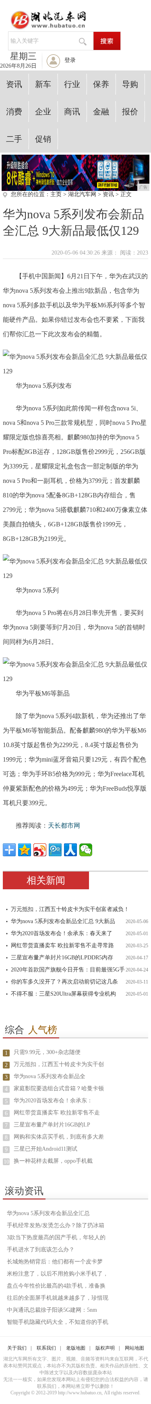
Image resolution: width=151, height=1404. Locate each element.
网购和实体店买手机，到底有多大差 (59, 1137)
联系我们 (46, 1348)
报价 (130, 111)
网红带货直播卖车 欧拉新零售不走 (57, 1113)
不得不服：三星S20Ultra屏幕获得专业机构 (63, 994)
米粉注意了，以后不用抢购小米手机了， (57, 1274)
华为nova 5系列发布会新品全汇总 (48, 1213)
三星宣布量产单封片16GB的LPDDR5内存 (62, 958)
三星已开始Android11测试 (45, 1149)
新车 (43, 84)
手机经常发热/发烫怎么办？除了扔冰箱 (55, 1225)
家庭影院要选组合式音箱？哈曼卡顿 (59, 1088)
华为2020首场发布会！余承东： (53, 1101)
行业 (72, 84)
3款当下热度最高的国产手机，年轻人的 (56, 1237)
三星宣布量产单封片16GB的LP (52, 1125)
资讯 (14, 84)
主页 (56, 194)
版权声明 (105, 1348)
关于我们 (17, 1348)
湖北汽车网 (82, 194)
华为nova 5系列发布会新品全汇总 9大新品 (63, 921)
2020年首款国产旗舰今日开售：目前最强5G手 (68, 970)
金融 (101, 111)
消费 (14, 111)
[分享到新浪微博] (39, 849)
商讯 (72, 111)
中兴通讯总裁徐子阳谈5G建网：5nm (52, 1310)
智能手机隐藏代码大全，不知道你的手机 (57, 1322)
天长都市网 (64, 825)
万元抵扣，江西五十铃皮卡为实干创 (59, 1064)
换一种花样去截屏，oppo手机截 (53, 1161)
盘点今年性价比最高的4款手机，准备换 (56, 1286)
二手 (14, 139)
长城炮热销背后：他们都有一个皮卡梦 (55, 1262)
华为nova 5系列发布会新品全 (49, 1076)
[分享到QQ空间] (24, 849)
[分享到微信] (85, 849)
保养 (101, 84)
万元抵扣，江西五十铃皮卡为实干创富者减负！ (70, 909)
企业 (43, 111)
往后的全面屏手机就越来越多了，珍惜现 (57, 1298)
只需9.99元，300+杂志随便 (47, 1052)
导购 (130, 84)
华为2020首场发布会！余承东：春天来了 (61, 933)
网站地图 (134, 1348)
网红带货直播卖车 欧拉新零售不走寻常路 (62, 945)
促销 (43, 139)
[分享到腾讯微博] (55, 849)
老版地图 (75, 1348)
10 (6, 1162)
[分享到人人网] (70, 849)
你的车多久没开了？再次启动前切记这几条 (64, 982)
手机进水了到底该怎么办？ (40, 1250)
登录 (70, 60)
